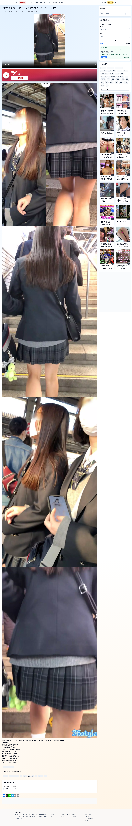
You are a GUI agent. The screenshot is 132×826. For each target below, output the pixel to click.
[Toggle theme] (115, 2)
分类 (51, 816)
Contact (87, 820)
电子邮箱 (102, 26)
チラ (45, 776)
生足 (29, 776)
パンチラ (40, 776)
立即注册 (128, 43)
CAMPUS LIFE (30, 2)
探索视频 (55, 2)
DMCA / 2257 (88, 814)
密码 (101, 33)
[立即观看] (6, 75)
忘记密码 (102, 43)
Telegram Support (89, 822)
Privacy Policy (88, 816)
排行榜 (62, 816)
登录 (115, 40)
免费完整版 (22, 2)
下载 (7, 788)
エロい (24, 776)
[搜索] (128, 13)
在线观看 (14, 788)
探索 (62, 2)
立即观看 (20, 78)
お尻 (33, 776)
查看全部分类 (104, 89)
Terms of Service (89, 818)
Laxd (49, 2)
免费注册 (110, 2)
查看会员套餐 (126, 57)
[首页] (16, 2)
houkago (5, 776)
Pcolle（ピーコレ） (41, 2)
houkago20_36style (14, 776)
